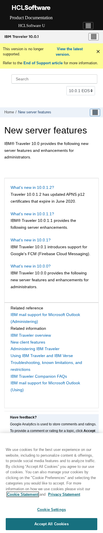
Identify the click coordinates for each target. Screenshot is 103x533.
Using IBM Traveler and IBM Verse (42, 355)
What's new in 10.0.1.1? (32, 214)
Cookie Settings (51, 509)
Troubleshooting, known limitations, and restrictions (46, 366)
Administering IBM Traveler (35, 348)
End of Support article (43, 63)
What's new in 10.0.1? (31, 240)
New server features (34, 112)
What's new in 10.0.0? (31, 266)
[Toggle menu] (93, 36)
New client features (28, 342)
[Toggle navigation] (88, 26)
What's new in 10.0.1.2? (32, 187)
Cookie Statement (22, 494)
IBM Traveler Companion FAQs (39, 376)
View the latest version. (69, 52)
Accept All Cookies (51, 524)
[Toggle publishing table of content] (95, 112)
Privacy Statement (64, 494)
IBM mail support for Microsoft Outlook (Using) (45, 386)
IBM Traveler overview (31, 335)
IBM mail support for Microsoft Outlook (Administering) (45, 318)
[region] (51, 483)
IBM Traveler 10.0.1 (21, 36)
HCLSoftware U (31, 26)
